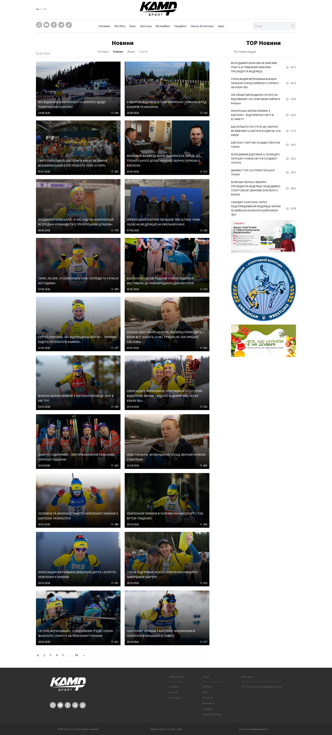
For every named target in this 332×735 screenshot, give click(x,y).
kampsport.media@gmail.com (264, 686)
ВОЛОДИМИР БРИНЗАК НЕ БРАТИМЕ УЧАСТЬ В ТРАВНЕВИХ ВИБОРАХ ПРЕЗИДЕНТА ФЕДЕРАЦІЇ (254, 67)
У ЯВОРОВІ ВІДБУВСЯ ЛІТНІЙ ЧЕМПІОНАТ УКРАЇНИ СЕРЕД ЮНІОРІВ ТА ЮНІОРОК (166, 104)
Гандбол (180, 26)
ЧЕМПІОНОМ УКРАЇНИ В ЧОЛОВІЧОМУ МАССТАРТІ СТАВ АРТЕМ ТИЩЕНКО (165, 515)
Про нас (173, 692)
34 (76, 655)
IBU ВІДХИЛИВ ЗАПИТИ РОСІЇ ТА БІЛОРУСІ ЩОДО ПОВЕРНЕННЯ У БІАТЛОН (72, 104)
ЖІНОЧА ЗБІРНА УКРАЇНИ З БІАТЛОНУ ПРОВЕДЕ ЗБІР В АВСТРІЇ (75, 398)
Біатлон (146, 26)
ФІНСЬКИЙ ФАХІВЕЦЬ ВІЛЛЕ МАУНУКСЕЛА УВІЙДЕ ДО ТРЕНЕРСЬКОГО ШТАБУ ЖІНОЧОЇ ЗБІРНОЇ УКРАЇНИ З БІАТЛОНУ (163, 160)
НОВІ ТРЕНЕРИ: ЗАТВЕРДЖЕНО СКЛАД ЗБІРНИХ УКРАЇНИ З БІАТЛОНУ (166, 457)
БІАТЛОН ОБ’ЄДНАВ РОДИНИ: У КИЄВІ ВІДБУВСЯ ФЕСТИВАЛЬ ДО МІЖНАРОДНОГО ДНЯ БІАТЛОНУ (160, 280)
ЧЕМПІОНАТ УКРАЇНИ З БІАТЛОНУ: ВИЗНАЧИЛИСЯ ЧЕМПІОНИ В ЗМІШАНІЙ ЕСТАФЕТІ (161, 633)
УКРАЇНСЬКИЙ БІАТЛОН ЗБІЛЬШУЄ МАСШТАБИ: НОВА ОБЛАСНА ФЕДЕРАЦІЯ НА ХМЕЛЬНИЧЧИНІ (163, 221)
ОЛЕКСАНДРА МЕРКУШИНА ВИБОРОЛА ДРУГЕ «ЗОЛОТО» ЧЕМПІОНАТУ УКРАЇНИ (77, 574)
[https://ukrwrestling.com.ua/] (263, 288)
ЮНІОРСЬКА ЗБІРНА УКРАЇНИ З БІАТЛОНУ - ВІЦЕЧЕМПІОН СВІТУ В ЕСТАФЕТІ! (252, 115)
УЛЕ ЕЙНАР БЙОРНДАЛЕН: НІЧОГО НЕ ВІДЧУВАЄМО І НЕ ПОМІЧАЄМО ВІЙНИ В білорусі (255, 99)
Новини (118, 51)
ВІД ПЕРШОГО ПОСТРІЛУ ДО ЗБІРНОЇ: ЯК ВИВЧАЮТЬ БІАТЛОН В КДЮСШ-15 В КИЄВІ (256, 131)
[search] (292, 26)
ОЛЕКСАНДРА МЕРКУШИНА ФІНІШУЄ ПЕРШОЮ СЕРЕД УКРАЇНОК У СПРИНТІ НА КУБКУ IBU (255, 83)
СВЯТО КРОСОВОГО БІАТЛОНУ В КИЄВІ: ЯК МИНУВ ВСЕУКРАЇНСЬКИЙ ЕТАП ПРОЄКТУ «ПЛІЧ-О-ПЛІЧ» (72, 163)
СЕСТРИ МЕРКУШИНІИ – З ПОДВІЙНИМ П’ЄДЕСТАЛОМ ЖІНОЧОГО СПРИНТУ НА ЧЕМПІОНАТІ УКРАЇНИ (75, 633)
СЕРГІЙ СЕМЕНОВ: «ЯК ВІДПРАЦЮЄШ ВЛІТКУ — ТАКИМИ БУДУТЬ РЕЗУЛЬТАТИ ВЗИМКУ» (77, 339)
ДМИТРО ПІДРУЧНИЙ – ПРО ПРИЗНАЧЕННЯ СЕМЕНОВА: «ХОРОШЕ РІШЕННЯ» (76, 457)
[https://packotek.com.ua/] (263, 236)
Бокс (133, 26)
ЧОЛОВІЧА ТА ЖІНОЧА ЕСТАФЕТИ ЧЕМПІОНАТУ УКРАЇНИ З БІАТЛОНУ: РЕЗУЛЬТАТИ (78, 515)
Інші (221, 26)
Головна (104, 26)
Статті (143, 51)
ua (37, 9)
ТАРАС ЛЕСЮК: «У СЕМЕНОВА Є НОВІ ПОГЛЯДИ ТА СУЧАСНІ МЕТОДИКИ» (78, 280)
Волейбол (163, 26)
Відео (131, 51)
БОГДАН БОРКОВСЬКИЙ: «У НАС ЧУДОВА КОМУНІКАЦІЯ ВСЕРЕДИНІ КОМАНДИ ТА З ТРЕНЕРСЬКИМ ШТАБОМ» (76, 221)
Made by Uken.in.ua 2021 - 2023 (166, 729)
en (45, 9)
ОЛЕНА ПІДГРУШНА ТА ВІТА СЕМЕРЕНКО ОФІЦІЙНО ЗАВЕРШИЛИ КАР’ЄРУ (162, 574)
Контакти (175, 697)
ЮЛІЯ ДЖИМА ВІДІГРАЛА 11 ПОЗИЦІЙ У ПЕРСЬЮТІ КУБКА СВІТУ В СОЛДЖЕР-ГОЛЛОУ (255, 158)
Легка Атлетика (202, 26)
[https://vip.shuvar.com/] (263, 341)
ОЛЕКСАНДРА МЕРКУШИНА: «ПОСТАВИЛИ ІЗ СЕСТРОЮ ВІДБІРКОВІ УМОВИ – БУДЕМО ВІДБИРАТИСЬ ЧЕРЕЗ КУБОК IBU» (164, 396)
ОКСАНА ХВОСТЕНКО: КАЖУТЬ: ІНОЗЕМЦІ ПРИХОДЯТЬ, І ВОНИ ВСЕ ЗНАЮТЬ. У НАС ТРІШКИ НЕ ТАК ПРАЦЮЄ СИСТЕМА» (165, 337)
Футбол (119, 26)
